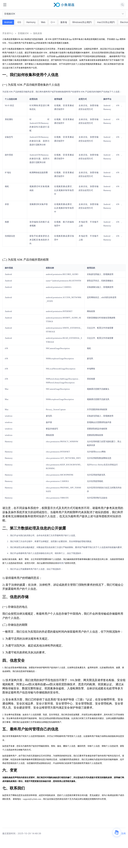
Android (8, 22)
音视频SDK (9, 13)
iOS (19, 22)
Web (43, 22)
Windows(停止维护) (82, 22)
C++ (53, 22)
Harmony (31, 22)
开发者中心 (7, 33)
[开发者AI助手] (116, 832)
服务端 (63, 22)
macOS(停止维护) (106, 22)
